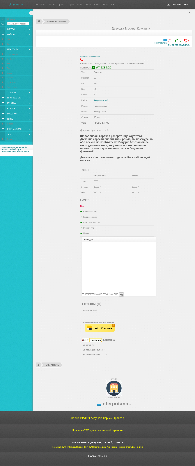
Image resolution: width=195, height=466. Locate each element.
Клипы (97, 4)
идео (88, 4)
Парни (71, 4)
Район (11, 34)
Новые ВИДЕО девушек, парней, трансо (97, 418)
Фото (105, 4)
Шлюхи (51, 4)
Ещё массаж (14, 129)
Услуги (11, 92)
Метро (11, 29)
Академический (101, 100)
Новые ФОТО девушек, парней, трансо (97, 430)
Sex (9, 134)
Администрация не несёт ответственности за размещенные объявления (15, 149)
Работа (11, 103)
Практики (12, 49)
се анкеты (40, 4)
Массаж (12, 113)
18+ (112, 4)
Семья (11, 108)
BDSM (79, 4)
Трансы (61, 4)
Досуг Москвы (16, 4)
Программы (14, 97)
